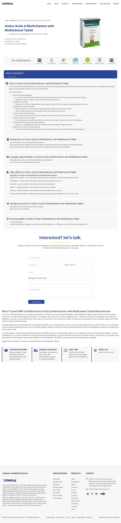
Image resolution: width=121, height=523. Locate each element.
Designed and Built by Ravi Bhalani (109, 517)
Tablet (73, 479)
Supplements (13, 20)
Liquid (73, 509)
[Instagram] (96, 494)
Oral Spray (74, 495)
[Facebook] (92, 494)
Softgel (73, 484)
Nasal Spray (74, 498)
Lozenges (74, 506)
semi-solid (74, 487)
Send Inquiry (36, 302)
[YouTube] (102, 494)
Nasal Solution (75, 501)
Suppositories (75, 482)
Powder (73, 490)
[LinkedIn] (88, 494)
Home (6, 20)
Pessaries (74, 492)
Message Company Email (37, 278)
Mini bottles (74, 503)
